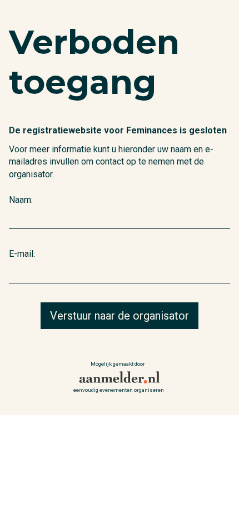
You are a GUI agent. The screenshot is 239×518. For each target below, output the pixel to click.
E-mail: (22, 253)
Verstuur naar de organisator (119, 315)
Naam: (21, 200)
